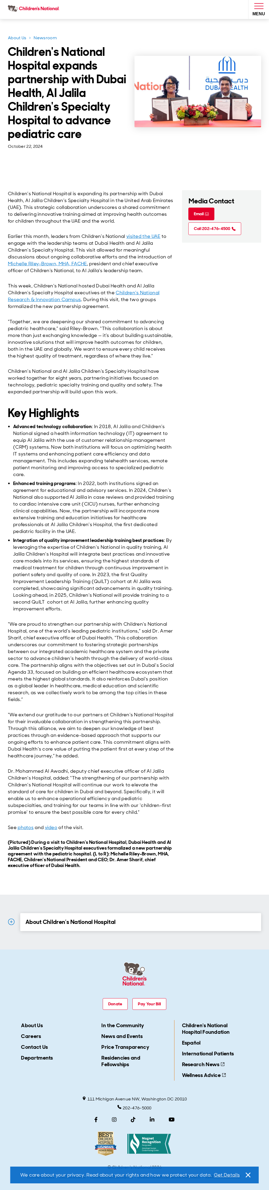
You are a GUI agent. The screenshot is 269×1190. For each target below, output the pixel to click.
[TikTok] (133, 1119)
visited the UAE (143, 236)
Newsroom (45, 38)
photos (26, 827)
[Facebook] (96, 1119)
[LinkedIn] (152, 1119)
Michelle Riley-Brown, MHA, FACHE (47, 264)
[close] (248, 1175)
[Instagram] (114, 1119)
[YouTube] (172, 1119)
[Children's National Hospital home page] (35, 9)
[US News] (105, 1143)
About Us (17, 38)
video (51, 827)
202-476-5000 (137, 1108)
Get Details (227, 1175)
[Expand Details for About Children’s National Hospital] (11, 921)
